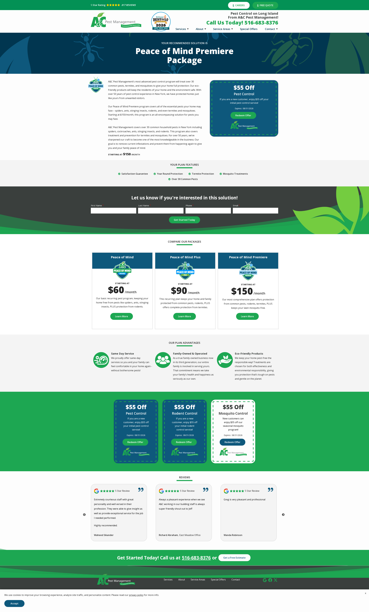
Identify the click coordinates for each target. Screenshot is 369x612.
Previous (84, 514)
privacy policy (136, 595)
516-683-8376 (196, 557)
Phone (189, 205)
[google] (265, 580)
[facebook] (270, 580)
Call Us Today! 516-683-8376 (242, 22)
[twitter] (275, 580)
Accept (14, 603)
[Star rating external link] (137, 5)
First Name (96, 205)
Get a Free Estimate (234, 557)
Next (283, 514)
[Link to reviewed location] (119, 491)
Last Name (143, 205)
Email (235, 205)
